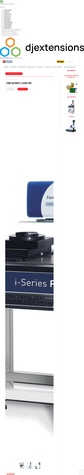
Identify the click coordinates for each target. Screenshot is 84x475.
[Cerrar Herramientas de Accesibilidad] (3, 7)
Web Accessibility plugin (5, 58)
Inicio (6, 67)
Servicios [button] (21, 67)
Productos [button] (30, 67)
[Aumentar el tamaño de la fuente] (16, 31)
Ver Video (21, 89)
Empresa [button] (13, 67)
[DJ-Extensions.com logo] (42, 47)
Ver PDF (9, 89)
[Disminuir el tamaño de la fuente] (14, 31)
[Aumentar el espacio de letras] (17, 35)
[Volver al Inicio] (8, 61)
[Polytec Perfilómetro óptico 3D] (60, 61)
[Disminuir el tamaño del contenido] (18, 30)
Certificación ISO (69, 67)
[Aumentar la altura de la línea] (15, 33)
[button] (8, 281)
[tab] (22, 465)
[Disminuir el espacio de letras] (15, 35)
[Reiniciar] (1, 7)
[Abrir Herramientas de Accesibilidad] (1, 1)
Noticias (39, 67)
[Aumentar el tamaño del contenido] (20, 30)
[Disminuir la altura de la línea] (13, 33)
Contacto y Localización (53, 67)
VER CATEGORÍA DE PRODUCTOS (14, 73)
